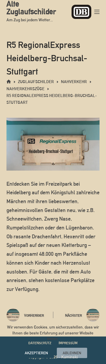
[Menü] (97, 11)
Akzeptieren (36, 353)
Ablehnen (72, 353)
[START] (8, 82)
